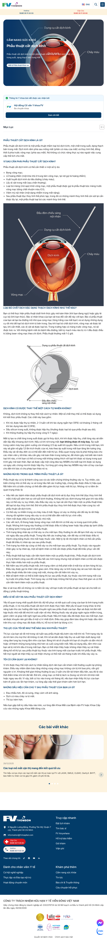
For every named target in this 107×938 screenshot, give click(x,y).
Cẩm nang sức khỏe (66, 872)
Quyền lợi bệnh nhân (43, 937)
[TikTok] (24, 858)
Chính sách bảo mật (64, 937)
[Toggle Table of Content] (100, 127)
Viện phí (60, 848)
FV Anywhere (63, 833)
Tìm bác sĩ (61, 828)
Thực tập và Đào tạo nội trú (17, 877)
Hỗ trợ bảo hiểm (64, 838)
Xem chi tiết (53, 115)
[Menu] (102, 4)
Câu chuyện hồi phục (66, 887)
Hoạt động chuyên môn (15, 882)
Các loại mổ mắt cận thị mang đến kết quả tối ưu (31, 768)
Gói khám (60, 843)
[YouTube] (34, 858)
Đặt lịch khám (63, 823)
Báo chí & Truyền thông (67, 882)
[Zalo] (100, 931)
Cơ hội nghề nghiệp (13, 872)
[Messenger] (100, 922)
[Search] (96, 4)
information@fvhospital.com (20, 835)
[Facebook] (29, 858)
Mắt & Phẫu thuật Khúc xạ (18, 65)
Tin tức (59, 877)
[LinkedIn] (39, 858)
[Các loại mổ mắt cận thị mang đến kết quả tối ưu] (101, 774)
